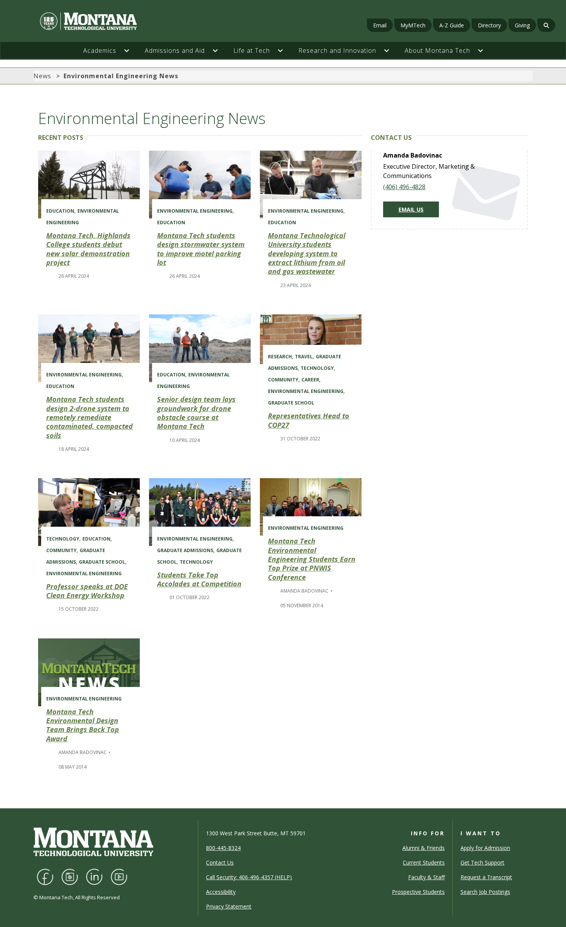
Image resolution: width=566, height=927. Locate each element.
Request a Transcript (486, 877)
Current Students (424, 862)
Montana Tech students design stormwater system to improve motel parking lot (200, 249)
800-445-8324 (223, 847)
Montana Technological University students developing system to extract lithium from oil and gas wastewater (306, 253)
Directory (489, 25)
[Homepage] (97, 21)
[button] (130, 50)
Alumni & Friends (423, 847)
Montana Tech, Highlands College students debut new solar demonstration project (88, 249)
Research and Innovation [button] (337, 50)
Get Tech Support (482, 862)
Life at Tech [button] (251, 50)
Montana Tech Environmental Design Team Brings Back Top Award (82, 725)
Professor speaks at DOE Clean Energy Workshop (87, 591)
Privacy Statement (228, 906)
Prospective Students (418, 891)
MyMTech (412, 25)
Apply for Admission (485, 847)
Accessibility (221, 891)
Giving (522, 25)
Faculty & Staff (426, 877)
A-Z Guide (451, 25)
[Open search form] (546, 25)
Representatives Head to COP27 (308, 420)
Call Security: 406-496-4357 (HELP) (249, 877)
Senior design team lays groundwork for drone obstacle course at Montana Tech (196, 413)
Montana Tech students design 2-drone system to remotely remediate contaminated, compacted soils (89, 417)
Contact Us (220, 862)
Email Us (411, 209)
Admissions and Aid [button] (175, 50)
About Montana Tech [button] (437, 50)
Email (380, 25)
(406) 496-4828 (404, 187)
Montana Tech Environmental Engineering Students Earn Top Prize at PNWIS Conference (311, 559)
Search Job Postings (485, 891)
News (42, 76)
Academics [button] (99, 50)
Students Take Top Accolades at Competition (199, 579)
